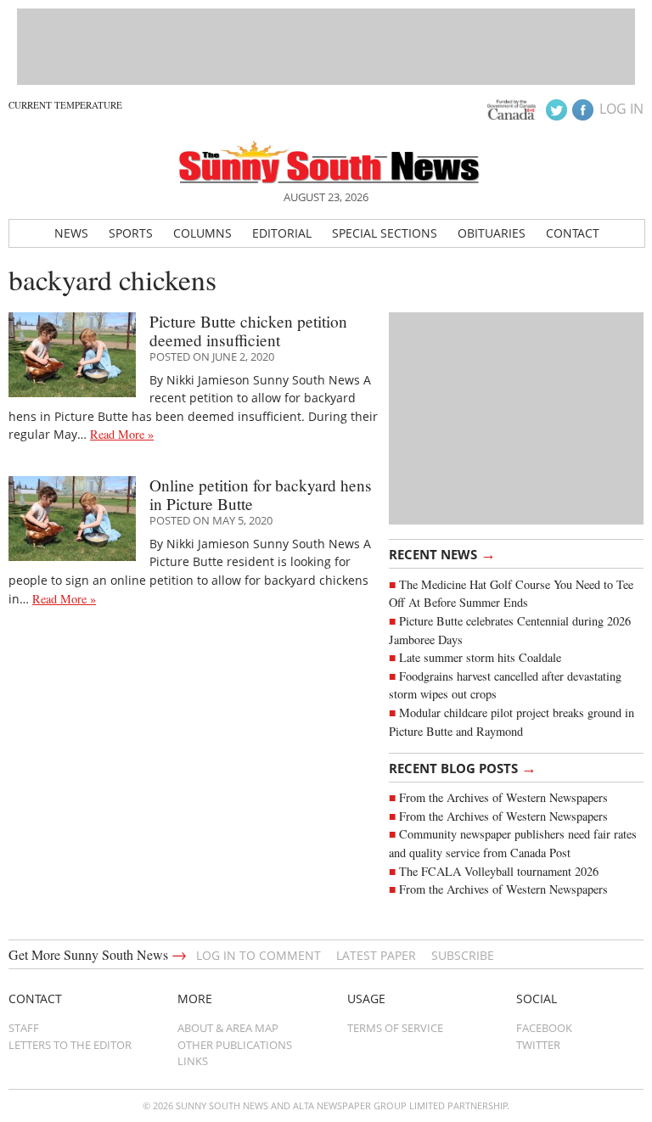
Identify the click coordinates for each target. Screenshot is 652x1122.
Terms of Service (395, 1027)
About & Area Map (227, 1027)
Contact (572, 233)
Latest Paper (376, 955)
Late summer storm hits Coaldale (480, 657)
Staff (23, 1027)
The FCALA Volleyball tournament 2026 (499, 871)
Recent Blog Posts (463, 767)
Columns (202, 233)
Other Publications (234, 1044)
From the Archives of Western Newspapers (503, 797)
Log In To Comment (258, 955)
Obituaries (492, 233)
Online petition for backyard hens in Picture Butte (260, 493)
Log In (621, 108)
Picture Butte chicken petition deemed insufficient (248, 330)
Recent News (442, 553)
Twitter (538, 1044)
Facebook (544, 1027)
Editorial (282, 233)
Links (192, 1061)
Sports (131, 233)
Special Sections (384, 233)
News (71, 233)
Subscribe (462, 955)
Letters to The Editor (70, 1044)
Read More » (122, 434)
